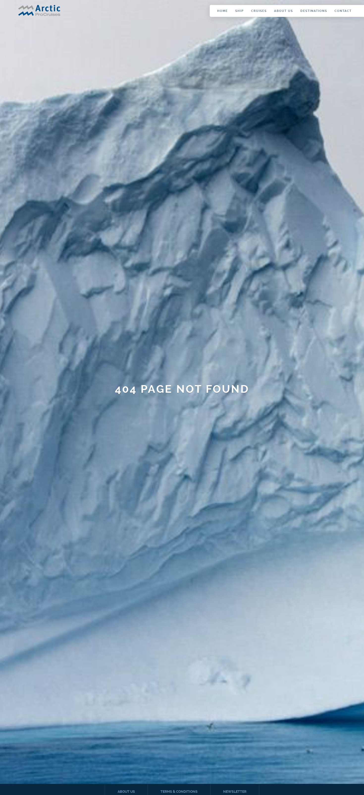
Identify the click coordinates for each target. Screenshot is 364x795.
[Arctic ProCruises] (39, 11)
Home (222, 11)
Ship (239, 11)
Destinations (313, 11)
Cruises (259, 11)
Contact (343, 11)
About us (283, 11)
